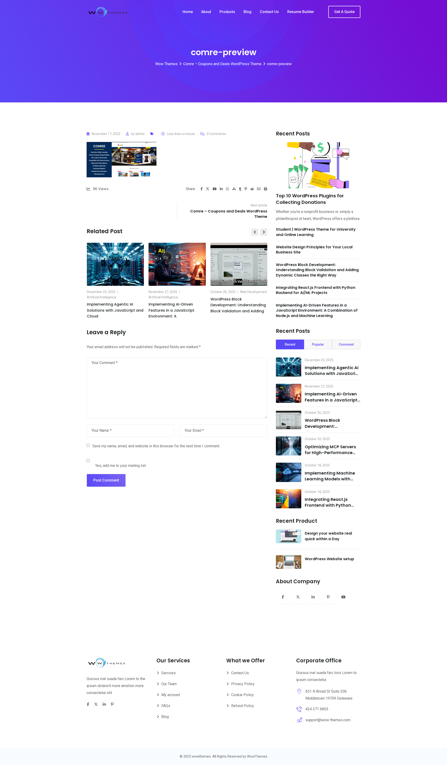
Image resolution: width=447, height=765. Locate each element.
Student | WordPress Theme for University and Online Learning (316, 232)
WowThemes (257, 756)
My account (170, 695)
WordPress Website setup (329, 559)
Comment (346, 344)
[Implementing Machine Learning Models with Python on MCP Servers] (288, 472)
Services (168, 673)
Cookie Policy (242, 695)
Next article (259, 205)
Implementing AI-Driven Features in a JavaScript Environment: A (171, 310)
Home (188, 12)
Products (227, 12)
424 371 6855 (316, 709)
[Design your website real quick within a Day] (288, 536)
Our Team (169, 684)
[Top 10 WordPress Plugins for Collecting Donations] (318, 165)
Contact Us (269, 12)
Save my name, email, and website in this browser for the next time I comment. (156, 446)
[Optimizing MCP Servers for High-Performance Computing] (288, 445)
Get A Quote (344, 12)
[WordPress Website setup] (288, 562)
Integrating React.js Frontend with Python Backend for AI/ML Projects (315, 290)
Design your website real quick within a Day (328, 536)
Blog (247, 12)
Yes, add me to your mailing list (120, 465)
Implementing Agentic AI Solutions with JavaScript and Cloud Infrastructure (332, 373)
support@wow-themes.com (327, 720)
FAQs (165, 706)
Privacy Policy (242, 684)
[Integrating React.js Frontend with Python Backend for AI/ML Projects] (288, 498)
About (206, 12)
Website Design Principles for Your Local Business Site (314, 249)
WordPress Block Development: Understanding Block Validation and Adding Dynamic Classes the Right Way (317, 270)
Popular (318, 344)
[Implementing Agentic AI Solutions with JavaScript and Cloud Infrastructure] (288, 367)
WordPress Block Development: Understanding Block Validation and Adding (238, 305)
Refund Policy (242, 706)
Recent (290, 344)
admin (140, 134)
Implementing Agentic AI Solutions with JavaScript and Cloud (115, 310)
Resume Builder (300, 12)
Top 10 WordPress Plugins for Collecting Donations (310, 199)
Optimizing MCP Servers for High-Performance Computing (330, 452)
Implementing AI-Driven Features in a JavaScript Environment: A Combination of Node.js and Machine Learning (317, 310)
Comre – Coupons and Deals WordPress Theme (228, 214)
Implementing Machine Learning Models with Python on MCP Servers (330, 479)
